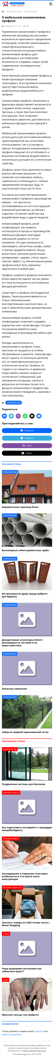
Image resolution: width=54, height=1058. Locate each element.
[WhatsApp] (25, 416)
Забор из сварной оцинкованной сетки (25, 732)
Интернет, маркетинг (12, 887)
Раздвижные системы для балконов (23, 784)
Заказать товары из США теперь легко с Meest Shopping (26, 924)
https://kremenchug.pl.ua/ (34, 1050)
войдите (39, 1031)
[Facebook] (4, 416)
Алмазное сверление (14, 688)
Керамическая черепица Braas (20, 507)
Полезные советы (10, 838)
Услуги (6, 933)
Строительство (13, 402)
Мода (5, 979)
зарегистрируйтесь (12, 1034)
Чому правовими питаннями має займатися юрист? (22, 970)
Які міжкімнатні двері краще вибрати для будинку (24, 595)
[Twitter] (32, 416)
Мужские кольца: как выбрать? (20, 1014)
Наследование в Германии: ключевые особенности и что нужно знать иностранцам (25, 876)
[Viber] (18, 416)
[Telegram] (11, 416)
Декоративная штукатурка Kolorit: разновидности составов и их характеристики (22, 642)
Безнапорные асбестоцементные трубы (25, 550)
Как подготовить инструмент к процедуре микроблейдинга (27, 829)
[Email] (38, 416)
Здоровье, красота (11, 792)
